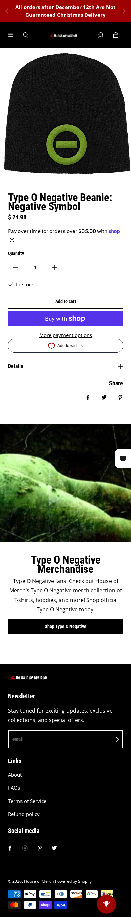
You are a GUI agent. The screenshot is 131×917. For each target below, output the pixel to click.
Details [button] (15, 366)
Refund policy (24, 814)
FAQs (14, 787)
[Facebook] (10, 848)
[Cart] (115, 35)
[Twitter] (54, 848)
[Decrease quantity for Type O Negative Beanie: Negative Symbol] (15, 267)
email (18, 739)
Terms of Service (27, 801)
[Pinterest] (39, 848)
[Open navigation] (15, 35)
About (15, 774)
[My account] (100, 35)
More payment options (65, 335)
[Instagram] (24, 848)
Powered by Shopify (73, 881)
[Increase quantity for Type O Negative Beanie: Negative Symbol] (54, 267)
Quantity (16, 253)
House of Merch (39, 881)
